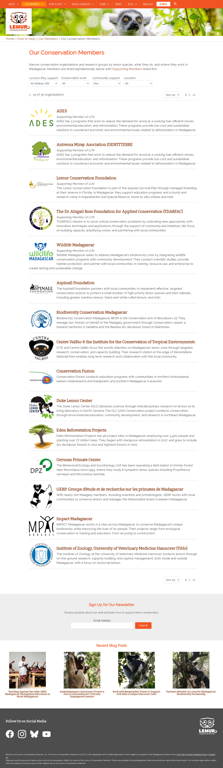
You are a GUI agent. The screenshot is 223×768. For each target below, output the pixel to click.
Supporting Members (127, 69)
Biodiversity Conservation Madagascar (91, 312)
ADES (61, 111)
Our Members (32, 4)
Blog (131, 4)
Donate (163, 4)
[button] (17, 4)
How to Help (55, 4)
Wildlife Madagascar (75, 245)
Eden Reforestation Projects (81, 430)
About (12, 4)
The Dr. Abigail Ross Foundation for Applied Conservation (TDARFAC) (119, 211)
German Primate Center (78, 459)
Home (10, 38)
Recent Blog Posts (111, 645)
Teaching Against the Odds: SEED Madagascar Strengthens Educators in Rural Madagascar (27, 694)
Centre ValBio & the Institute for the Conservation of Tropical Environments (125, 342)
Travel (118, 4)
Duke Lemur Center (74, 400)
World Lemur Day (81, 4)
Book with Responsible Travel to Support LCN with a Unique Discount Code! (136, 693)
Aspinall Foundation (75, 283)
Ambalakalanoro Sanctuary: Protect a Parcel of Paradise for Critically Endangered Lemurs (82, 694)
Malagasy (148, 4)
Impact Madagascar (74, 519)
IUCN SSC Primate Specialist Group (191, 754)
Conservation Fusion (75, 371)
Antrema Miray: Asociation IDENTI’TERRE (94, 144)
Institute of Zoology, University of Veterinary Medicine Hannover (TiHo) (121, 548)
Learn (103, 4)
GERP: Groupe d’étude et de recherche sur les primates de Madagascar (119, 489)
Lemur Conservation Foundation (86, 178)
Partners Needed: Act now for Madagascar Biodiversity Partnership (191, 693)
